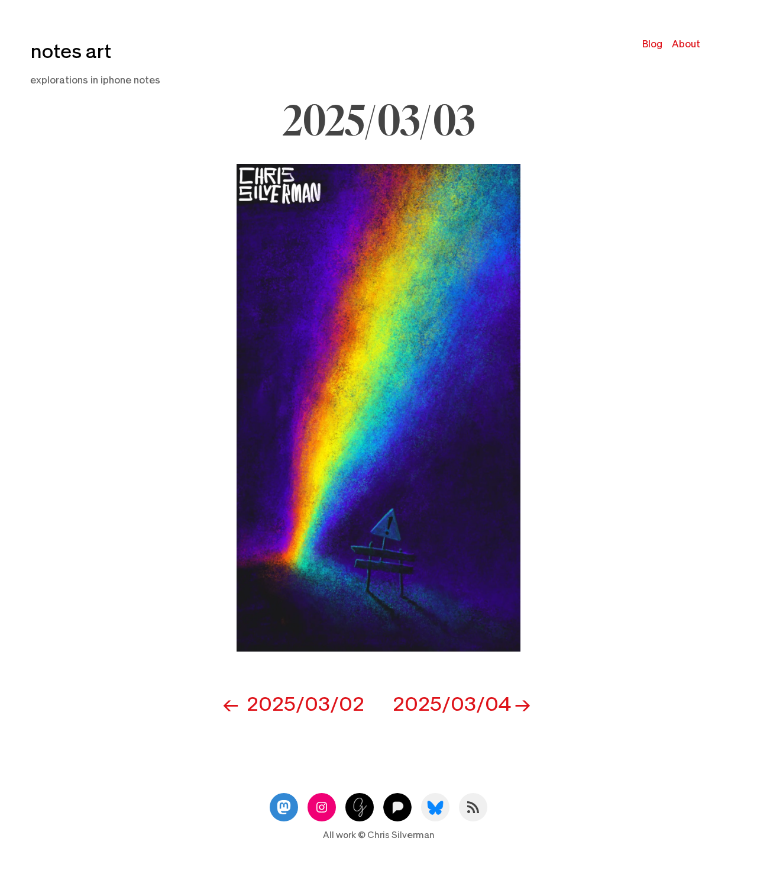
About (686, 44)
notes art (70, 52)
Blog (652, 44)
